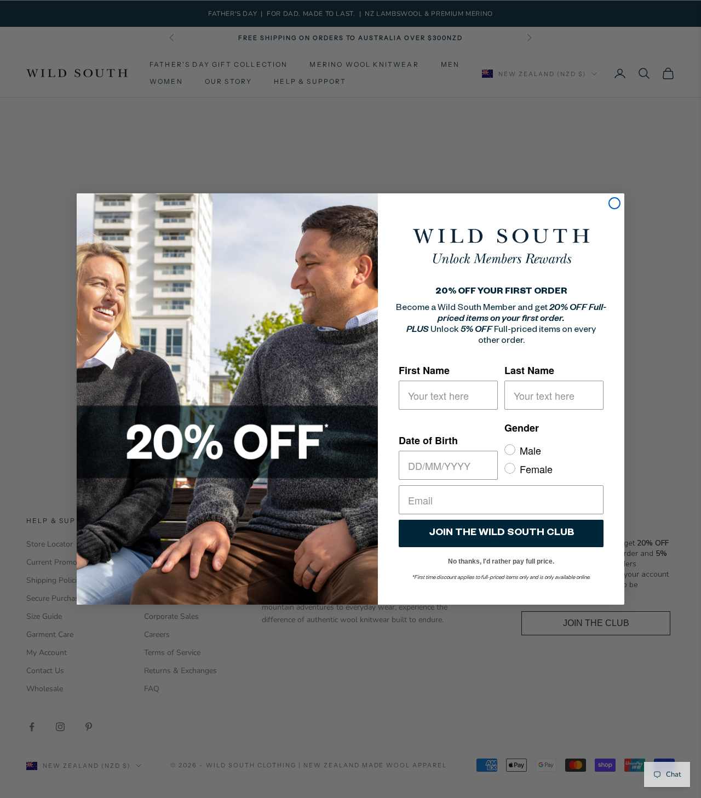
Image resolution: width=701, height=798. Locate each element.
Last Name (529, 370)
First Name (424, 370)
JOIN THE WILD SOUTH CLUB (501, 533)
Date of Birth (428, 440)
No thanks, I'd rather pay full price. (501, 559)
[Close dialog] (614, 203)
